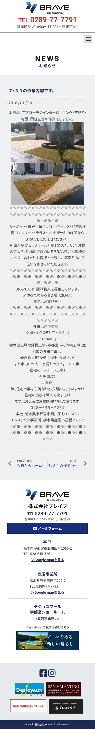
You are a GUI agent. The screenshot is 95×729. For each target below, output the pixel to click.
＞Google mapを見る (47, 559)
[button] (88, 39)
